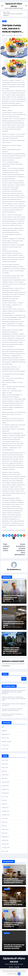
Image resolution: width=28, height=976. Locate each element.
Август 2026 (5, 760)
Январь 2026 (5, 785)
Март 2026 (4, 778)
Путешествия (5, 745)
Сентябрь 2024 (6, 815)
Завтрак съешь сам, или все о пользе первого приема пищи (11, 30)
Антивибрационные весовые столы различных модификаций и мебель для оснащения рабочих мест (14, 692)
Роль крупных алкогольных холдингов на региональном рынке (13, 623)
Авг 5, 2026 (18, 627)
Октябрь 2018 (5, 844)
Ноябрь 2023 (5, 829)
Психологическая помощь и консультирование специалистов (13, 597)
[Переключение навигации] (2, 5)
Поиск (5, 674)
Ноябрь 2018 (5, 840)
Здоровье (4, 730)
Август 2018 (5, 851)
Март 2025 (4, 804)
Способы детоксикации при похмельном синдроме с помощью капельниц (12, 709)
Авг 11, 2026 (18, 601)
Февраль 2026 (5, 782)
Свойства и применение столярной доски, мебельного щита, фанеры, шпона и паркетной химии (14, 698)
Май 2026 (4, 771)
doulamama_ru (9, 35)
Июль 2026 (5, 764)
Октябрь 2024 (5, 811)
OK (19, 973)
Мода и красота (6, 734)
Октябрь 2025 (5, 793)
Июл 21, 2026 (18, 653)
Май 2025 (4, 800)
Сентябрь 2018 (5, 847)
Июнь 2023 (4, 833)
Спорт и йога (5, 749)
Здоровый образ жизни (13, 4)
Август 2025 (5, 796)
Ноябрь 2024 (5, 807)
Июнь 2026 (5, 767)
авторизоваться (6, 665)
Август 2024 (5, 818)
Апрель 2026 (5, 775)
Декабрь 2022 (5, 836)
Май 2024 (4, 825)
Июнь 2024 (5, 822)
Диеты (4, 21)
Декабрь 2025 (5, 789)
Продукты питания (6, 741)
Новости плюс (5, 738)
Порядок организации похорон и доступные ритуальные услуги (11, 649)
